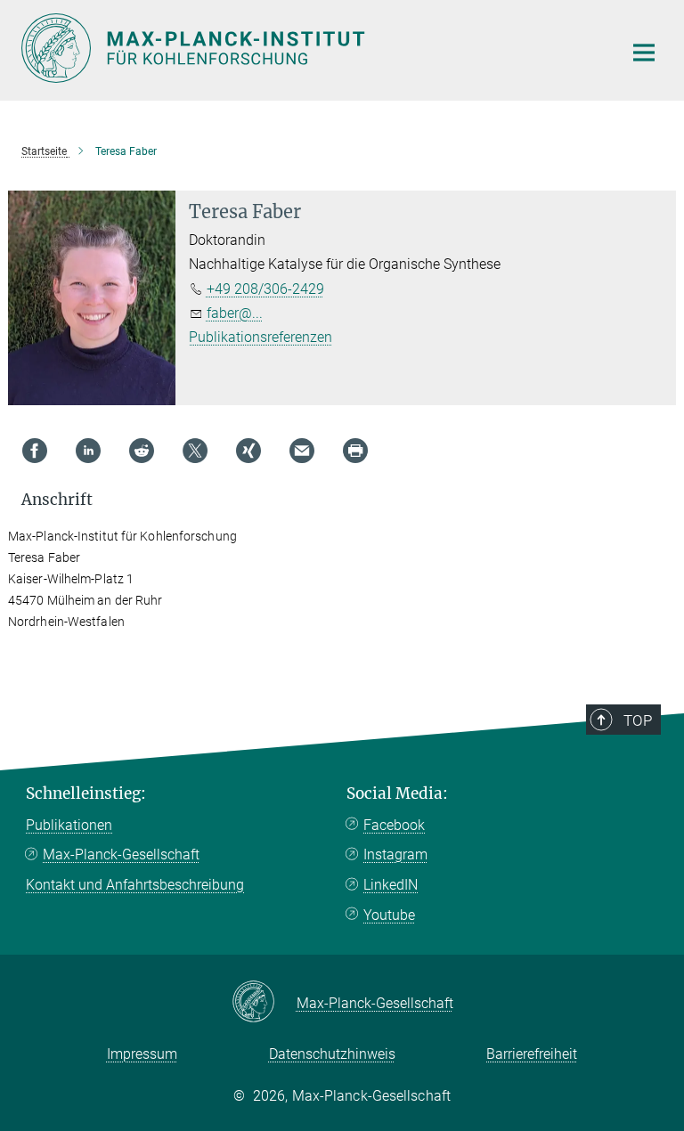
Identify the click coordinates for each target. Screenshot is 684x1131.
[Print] (355, 450)
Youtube (389, 915)
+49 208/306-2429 (265, 289)
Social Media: (397, 793)
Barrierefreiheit (531, 1054)
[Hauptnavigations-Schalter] (644, 52)
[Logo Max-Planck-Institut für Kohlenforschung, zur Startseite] (310, 48)
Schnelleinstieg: (86, 793)
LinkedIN (390, 884)
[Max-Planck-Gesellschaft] (264, 1002)
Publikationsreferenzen (260, 337)
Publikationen (69, 825)
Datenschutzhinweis (332, 1054)
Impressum (142, 1054)
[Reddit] (141, 450)
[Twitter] (195, 450)
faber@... (235, 313)
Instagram (395, 854)
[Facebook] (34, 450)
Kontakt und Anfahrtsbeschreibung (135, 884)
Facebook (394, 825)
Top (637, 720)
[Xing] (248, 450)
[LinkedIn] (88, 450)
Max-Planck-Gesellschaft (121, 854)
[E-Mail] (302, 450)
